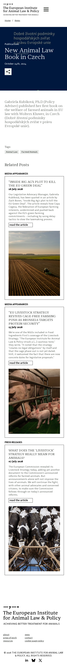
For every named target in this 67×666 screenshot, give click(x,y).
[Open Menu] (46, 9)
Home (8, 20)
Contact (29, 638)
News (17, 20)
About (6, 634)
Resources (8, 641)
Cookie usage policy (34, 641)
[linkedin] (27, 660)
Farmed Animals (29, 151)
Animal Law (11, 151)
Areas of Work (10, 638)
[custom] (33, 660)
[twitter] (40, 660)
